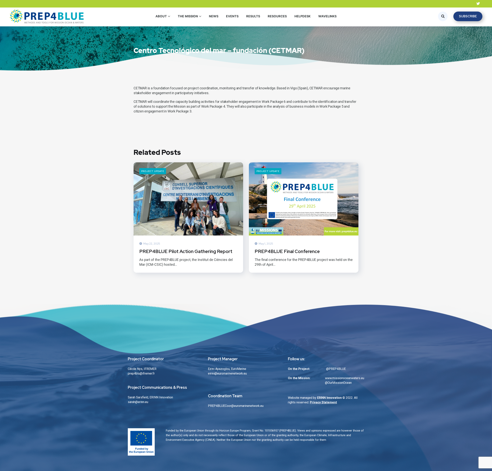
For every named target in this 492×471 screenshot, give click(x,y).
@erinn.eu (141, 402)
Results (253, 16)
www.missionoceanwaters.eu (344, 378)
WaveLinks (327, 16)
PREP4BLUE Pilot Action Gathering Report (185, 251)
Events (232, 16)
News (213, 16)
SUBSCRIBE (468, 16)
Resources (277, 16)
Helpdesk (302, 16)
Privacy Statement (323, 402)
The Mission (188, 16)
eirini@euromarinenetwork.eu (227, 373)
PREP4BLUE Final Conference (287, 251)
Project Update (152, 171)
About (161, 16)
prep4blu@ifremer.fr (141, 373)
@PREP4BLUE (336, 369)
